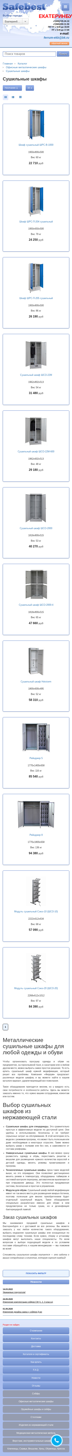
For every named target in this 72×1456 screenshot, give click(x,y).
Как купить (36, 1362)
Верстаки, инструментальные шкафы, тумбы (36, 1441)
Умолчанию (10, 88)
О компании (36, 1330)
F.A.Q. (36, 1370)
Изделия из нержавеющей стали (36, 1425)
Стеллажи (36, 1417)
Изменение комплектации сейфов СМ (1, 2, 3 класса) (28, 1302)
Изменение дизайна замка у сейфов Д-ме (22, 1312)
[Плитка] (5, 97)
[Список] (20, 97)
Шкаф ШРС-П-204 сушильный (36, 221)
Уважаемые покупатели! (14, 1292)
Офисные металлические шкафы (36, 1401)
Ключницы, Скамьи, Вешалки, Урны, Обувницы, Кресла (36, 1448)
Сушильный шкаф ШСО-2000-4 (36, 604)
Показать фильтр (36, 1273)
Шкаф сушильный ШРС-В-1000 (36, 144)
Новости (36, 1281)
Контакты (36, 1338)
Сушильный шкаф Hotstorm (36, 681)
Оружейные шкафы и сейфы (36, 1409)
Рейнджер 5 (36, 758)
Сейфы (36, 1393)
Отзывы (36, 1385)
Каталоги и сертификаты (36, 1354)
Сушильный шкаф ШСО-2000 (36, 528)
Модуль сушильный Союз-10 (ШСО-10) (36, 911)
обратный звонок (59, 43)
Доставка (36, 1346)
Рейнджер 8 (36, 835)
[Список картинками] (13, 97)
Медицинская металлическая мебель (36, 1433)
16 (29, 88)
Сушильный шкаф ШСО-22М (36, 375)
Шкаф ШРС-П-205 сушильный (36, 298)
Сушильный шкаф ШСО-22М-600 (36, 451)
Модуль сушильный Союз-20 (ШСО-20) (36, 988)
